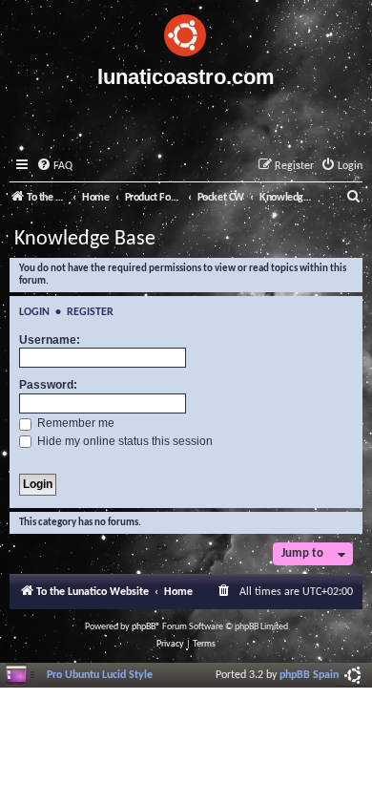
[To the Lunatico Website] (186, 32)
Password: (48, 385)
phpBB (143, 627)
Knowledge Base (84, 239)
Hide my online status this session (123, 441)
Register (90, 312)
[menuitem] (54, 167)
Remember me (74, 423)
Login (34, 312)
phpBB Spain (309, 675)
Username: (49, 340)
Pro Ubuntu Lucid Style (100, 675)
